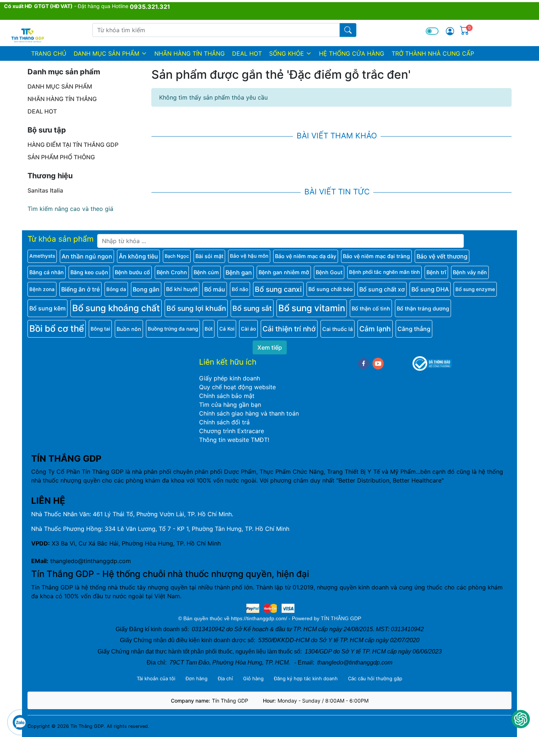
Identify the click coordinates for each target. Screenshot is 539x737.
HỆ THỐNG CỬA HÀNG (351, 53)
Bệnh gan (238, 272)
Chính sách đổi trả (224, 422)
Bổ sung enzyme (475, 289)
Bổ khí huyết (182, 289)
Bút (209, 329)
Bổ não (240, 289)
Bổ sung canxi (278, 289)
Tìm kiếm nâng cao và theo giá (70, 208)
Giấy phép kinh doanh (229, 378)
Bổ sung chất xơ (382, 289)
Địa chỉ (225, 678)
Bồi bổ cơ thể (56, 328)
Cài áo (248, 329)
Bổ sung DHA (430, 289)
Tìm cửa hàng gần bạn (230, 404)
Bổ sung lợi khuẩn (196, 308)
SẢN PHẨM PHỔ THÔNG (61, 157)
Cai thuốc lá (337, 329)
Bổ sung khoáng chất (116, 308)
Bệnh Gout (329, 272)
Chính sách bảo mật (226, 395)
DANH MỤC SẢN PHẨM (106, 53)
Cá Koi (226, 329)
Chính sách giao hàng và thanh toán (249, 413)
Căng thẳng (413, 328)
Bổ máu (214, 289)
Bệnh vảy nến (470, 272)
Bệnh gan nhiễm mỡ (283, 272)
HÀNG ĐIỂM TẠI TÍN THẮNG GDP (72, 144)
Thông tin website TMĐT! (234, 439)
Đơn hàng (197, 678)
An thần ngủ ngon (87, 256)
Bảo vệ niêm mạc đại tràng (376, 256)
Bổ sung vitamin (311, 308)
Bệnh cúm (206, 272)
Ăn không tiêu (138, 256)
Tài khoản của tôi (156, 678)
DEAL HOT (247, 53)
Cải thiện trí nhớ (289, 328)
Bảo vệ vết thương (442, 256)
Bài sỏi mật (209, 256)
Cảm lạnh (375, 328)
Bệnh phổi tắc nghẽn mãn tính (384, 272)
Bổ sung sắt (252, 308)
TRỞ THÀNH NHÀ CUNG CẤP (433, 53)
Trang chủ (48, 53)
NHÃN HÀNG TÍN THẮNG (189, 53)
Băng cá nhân (46, 272)
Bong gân (146, 289)
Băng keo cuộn (89, 272)
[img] (450, 31)
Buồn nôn (129, 329)
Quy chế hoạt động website (237, 387)
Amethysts (42, 256)
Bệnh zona (42, 289)
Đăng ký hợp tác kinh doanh (306, 678)
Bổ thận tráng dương (423, 308)
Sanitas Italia (45, 190)
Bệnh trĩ (436, 272)
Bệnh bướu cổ (132, 272)
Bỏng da (116, 289)
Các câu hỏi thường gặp (375, 678)
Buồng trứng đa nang (173, 329)
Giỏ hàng (253, 678)
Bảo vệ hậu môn (249, 256)
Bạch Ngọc (177, 256)
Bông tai (100, 329)
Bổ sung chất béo (330, 289)
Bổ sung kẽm (47, 308)
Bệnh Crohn (172, 272)
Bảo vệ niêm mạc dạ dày (305, 256)
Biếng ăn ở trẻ (80, 289)
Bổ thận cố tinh (371, 308)
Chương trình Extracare (231, 431)
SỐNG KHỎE (286, 53)
